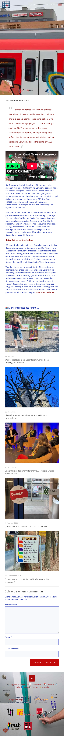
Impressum (15, 684)
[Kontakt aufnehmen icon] (53, 707)
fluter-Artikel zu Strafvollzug (19, 240)
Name (8, 637)
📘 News (25, 687)
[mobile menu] (60, 4)
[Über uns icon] (55, 707)
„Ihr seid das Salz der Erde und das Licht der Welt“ (26, 526)
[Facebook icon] (52, 701)
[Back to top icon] (32, 678)
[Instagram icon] (52, 704)
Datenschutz (37, 684)
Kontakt (45, 687)
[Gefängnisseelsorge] (6, 4)
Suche (17, 687)
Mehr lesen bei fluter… (46, 292)
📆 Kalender (49, 684)
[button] (5, 730)
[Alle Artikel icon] (55, 704)
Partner (35, 687)
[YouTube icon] (55, 701)
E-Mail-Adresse (12, 648)
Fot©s (26, 684)
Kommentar (11, 604)
